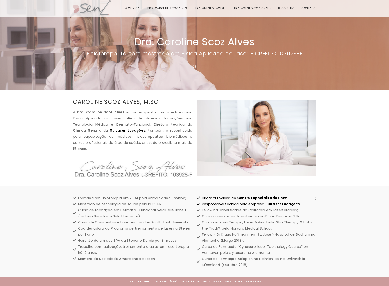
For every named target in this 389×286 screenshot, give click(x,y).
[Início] (194, 66)
